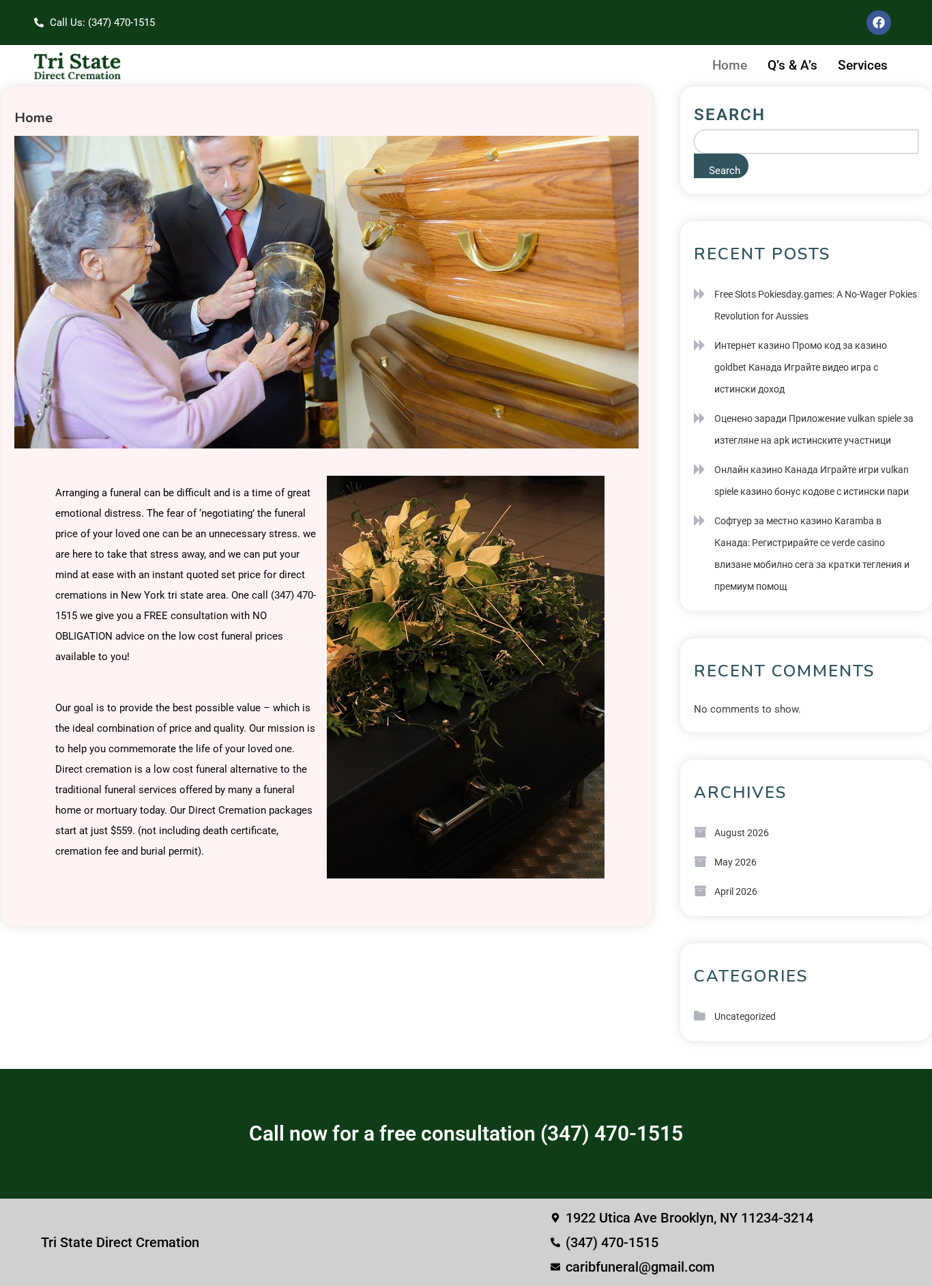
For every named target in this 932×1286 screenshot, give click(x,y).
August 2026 (741, 832)
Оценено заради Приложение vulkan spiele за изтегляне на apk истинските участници (814, 429)
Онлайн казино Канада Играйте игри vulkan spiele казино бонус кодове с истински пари (811, 480)
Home (729, 65)
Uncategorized (745, 1016)
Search (730, 114)
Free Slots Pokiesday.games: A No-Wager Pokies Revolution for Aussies (815, 305)
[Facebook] (879, 22)
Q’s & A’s (792, 65)
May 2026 (735, 862)
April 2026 (735, 891)
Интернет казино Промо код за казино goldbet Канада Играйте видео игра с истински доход (800, 367)
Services (863, 65)
